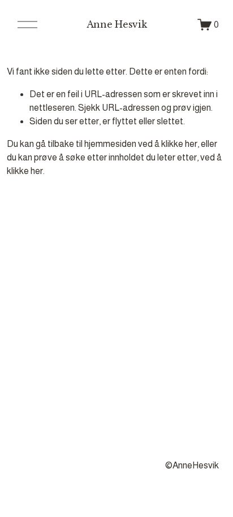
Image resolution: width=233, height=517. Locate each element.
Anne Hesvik (116, 24)
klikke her (179, 144)
